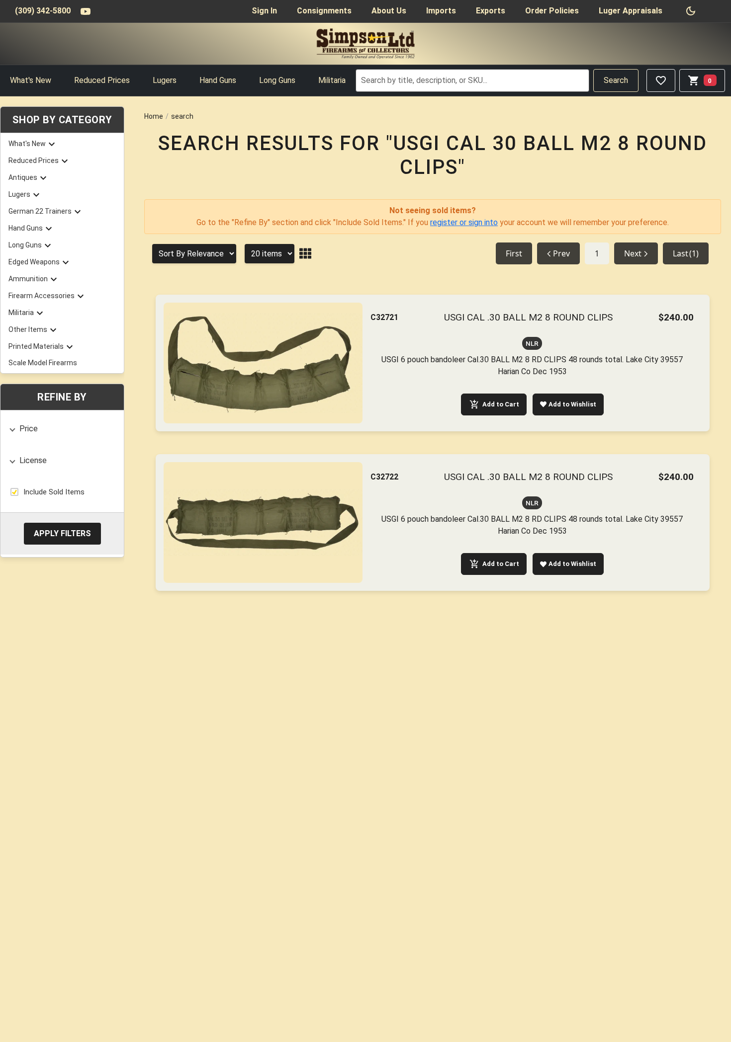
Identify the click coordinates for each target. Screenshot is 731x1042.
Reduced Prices (102, 80)
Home (153, 116)
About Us (388, 10)
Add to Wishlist (572, 404)
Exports (490, 10)
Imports (441, 10)
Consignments (324, 10)
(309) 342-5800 (43, 10)
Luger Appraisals (630, 10)
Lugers (165, 80)
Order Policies (552, 10)
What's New (30, 80)
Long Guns (277, 80)
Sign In (264, 10)
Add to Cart (500, 404)
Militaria (332, 80)
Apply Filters (62, 533)
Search (616, 80)
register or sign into (464, 222)
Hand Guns (217, 80)
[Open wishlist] (660, 80)
